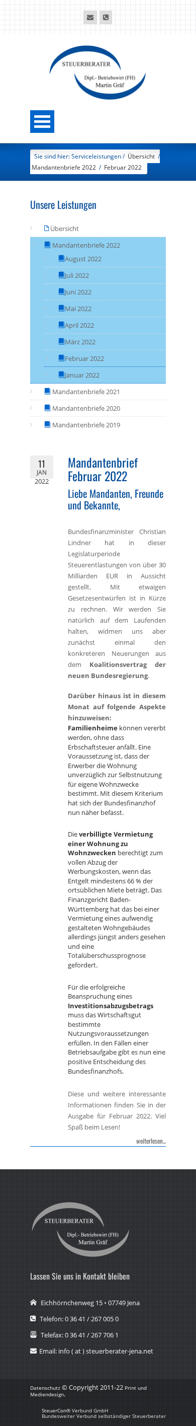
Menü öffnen (42, 121)
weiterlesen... (151, 1141)
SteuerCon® (56, 1410)
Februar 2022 (123, 167)
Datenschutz (45, 1387)
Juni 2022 (78, 291)
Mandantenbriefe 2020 (85, 408)
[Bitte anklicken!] (90, 17)
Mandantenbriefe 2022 (64, 167)
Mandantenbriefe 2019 (85, 424)
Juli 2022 (77, 275)
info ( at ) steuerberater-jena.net (105, 1351)
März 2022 (80, 341)
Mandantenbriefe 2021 (85, 391)
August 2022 (83, 258)
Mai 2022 (78, 308)
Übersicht (64, 228)
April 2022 (79, 325)
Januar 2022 (82, 375)
